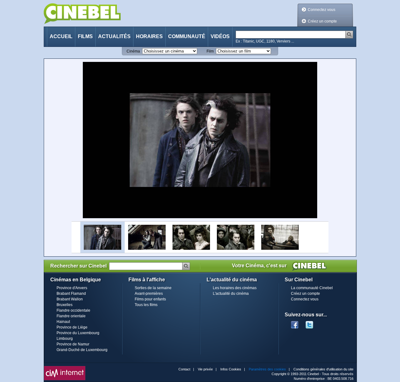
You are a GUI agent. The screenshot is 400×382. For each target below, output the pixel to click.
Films (85, 36)
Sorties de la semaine (153, 288)
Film (210, 51)
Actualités (114, 36)
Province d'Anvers (72, 288)
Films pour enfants (150, 299)
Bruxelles (64, 305)
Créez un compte (322, 21)
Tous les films (146, 305)
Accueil (61, 36)
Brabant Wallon (70, 299)
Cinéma (133, 51)
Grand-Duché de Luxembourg (82, 350)
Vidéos (220, 36)
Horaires (149, 36)
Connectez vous (321, 10)
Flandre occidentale (73, 310)
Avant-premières (149, 293)
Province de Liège (72, 327)
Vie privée (205, 369)
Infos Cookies (230, 369)
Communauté (186, 36)
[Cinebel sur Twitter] (312, 323)
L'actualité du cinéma (231, 293)
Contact (184, 369)
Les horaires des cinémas (235, 288)
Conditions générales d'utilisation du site (323, 369)
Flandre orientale (71, 316)
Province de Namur (73, 344)
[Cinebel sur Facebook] (295, 323)
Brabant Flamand (71, 293)
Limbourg (65, 338)
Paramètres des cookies (267, 369)
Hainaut (63, 321)
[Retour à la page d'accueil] (82, 13)
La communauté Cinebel (312, 288)
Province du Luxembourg (78, 333)
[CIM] (64, 367)
